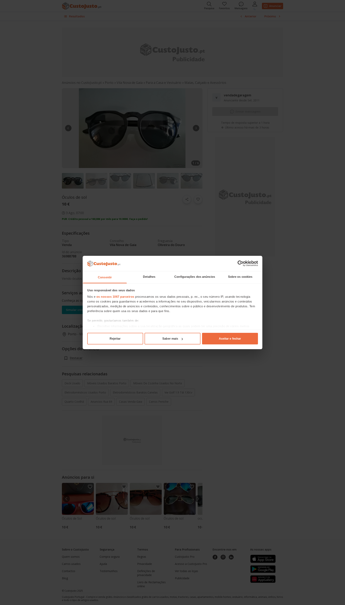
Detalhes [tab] (149, 276)
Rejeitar (115, 338)
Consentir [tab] (105, 277)
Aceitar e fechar (230, 338)
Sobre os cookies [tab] (240, 276)
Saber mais (170, 338)
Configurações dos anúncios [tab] (194, 276)
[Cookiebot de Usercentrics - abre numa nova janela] (240, 263)
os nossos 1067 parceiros (115, 296)
